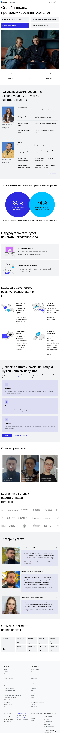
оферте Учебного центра (21, 377)
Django (32, 697)
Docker (32, 690)
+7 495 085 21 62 (21, 717)
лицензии (39, 377)
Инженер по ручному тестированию (12, 695)
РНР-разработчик (8, 699)
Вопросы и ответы (8, 678)
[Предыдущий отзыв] (3, 469)
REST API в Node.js (35, 706)
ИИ (31, 671)
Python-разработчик (9, 688)
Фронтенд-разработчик (9, 690)
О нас (5, 669)
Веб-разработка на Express (37, 702)
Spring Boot (33, 688)
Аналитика (33, 673)
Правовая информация (36, 713)
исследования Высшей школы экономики (30, 220)
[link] (15, 19)
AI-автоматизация (8, 709)
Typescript (33, 693)
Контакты (33, 720)
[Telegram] (4, 714)
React (32, 699)
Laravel (32, 695)
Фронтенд (33, 680)
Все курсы (12, 2)
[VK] (10, 714)
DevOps (32, 676)
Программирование (35, 669)
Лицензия (33, 718)
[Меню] (57, 2)
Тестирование (34, 678)
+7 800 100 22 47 (21, 713)
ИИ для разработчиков (9, 706)
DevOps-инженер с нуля (10, 697)
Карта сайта (7, 683)
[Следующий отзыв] (57, 469)
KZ (10, 722)
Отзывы (6, 671)
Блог (5, 676)
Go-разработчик (8, 702)
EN (8, 722)
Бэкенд (32, 683)
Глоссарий (6, 680)
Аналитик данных (8, 704)
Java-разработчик (8, 693)
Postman (33, 704)
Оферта (32, 716)
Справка (6, 673)
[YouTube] (7, 714)
